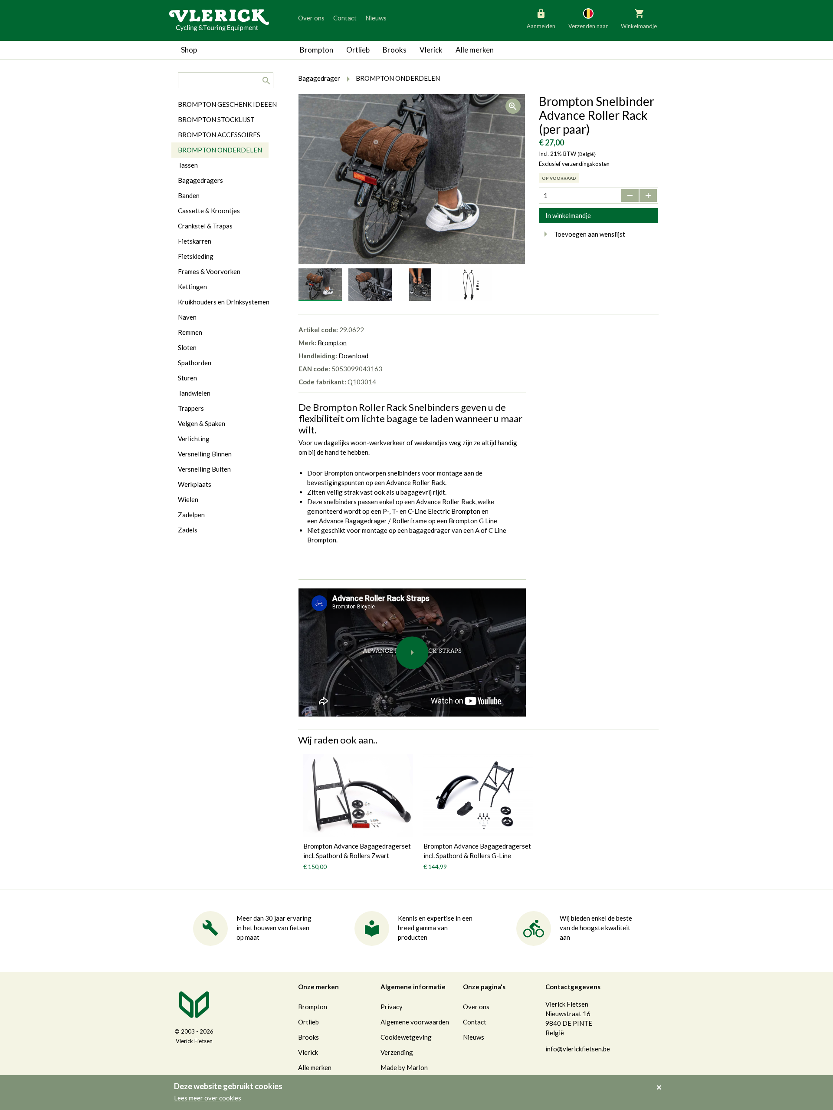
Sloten (187, 347)
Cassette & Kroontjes (209, 211)
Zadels (187, 530)
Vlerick (431, 49)
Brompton (316, 49)
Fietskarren (194, 241)
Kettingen (192, 287)
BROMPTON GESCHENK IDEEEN (227, 104)
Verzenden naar (588, 26)
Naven (187, 317)
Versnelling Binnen (205, 454)
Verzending (396, 1052)
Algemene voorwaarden (414, 1022)
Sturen (187, 378)
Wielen (188, 499)
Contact (345, 18)
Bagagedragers (200, 180)
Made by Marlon (404, 1067)
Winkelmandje (639, 26)
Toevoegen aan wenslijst (589, 234)
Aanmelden (541, 26)
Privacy (391, 1007)
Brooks (395, 49)
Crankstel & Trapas (205, 226)
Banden (189, 195)
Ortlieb (358, 49)
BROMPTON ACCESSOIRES (219, 135)
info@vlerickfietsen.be (577, 1049)
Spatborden (194, 363)
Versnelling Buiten (204, 469)
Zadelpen (191, 515)
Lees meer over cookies (207, 1098)
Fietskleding (195, 256)
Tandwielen (194, 393)
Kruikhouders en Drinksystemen (223, 302)
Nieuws (376, 18)
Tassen (188, 165)
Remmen (190, 332)
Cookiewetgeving (406, 1037)
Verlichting (194, 439)
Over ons (311, 18)
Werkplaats (194, 484)
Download (353, 356)
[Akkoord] (661, 1081)
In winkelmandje (568, 215)
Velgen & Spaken (201, 423)
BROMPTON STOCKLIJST (216, 119)
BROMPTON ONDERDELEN (220, 150)
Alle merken (475, 49)
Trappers (191, 408)
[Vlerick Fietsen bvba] (219, 19)
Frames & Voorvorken (209, 271)
